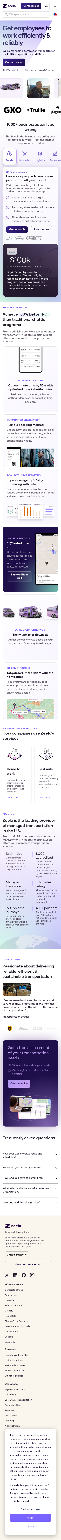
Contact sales (31, 6)
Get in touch (17, 229)
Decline (30, 1526)
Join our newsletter (28, 1264)
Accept (30, 1517)
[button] (55, 6)
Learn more (41, 229)
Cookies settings (31, 1509)
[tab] (10, 156)
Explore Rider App (19, 576)
